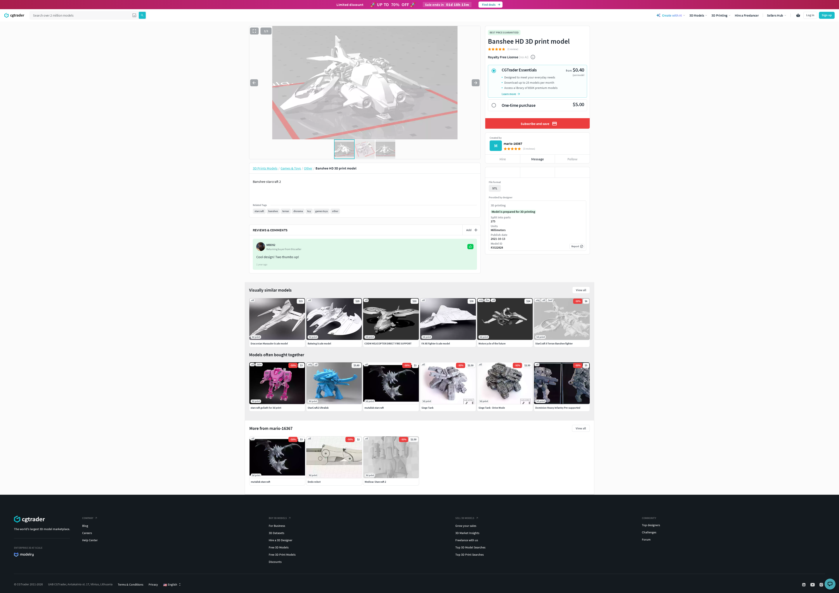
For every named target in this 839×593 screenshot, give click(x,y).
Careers (87, 533)
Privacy (153, 584)
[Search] (142, 15)
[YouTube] (813, 584)
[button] (134, 15)
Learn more (509, 94)
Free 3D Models (279, 547)
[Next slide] (476, 82)
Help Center (90, 540)
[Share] (572, 172)
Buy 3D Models (278, 518)
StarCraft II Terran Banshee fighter (554, 343)
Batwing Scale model (319, 343)
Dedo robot (314, 481)
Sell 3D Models (464, 518)
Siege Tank (427, 407)
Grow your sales (465, 526)
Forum (646, 539)
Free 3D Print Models (282, 555)
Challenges (649, 532)
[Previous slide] (254, 82)
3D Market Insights (467, 533)
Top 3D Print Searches (469, 555)
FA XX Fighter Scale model (435, 343)
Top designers (651, 525)
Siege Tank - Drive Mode (491, 407)
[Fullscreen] (254, 31)
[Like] (502, 172)
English (170, 585)
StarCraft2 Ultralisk (318, 407)
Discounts (275, 562)
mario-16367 (513, 143)
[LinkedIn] (804, 584)
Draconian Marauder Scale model (269, 343)
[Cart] (798, 15)
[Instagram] (821, 584)
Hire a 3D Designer (280, 540)
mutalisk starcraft (260, 481)
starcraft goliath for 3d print (266, 407)
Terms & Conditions (130, 584)
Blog (85, 526)
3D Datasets (276, 533)
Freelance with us (466, 540)
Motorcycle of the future (492, 343)
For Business (277, 526)
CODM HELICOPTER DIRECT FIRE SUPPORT (388, 343)
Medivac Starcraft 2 (375, 481)
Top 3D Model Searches (470, 547)
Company (87, 518)
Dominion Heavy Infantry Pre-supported (557, 407)
